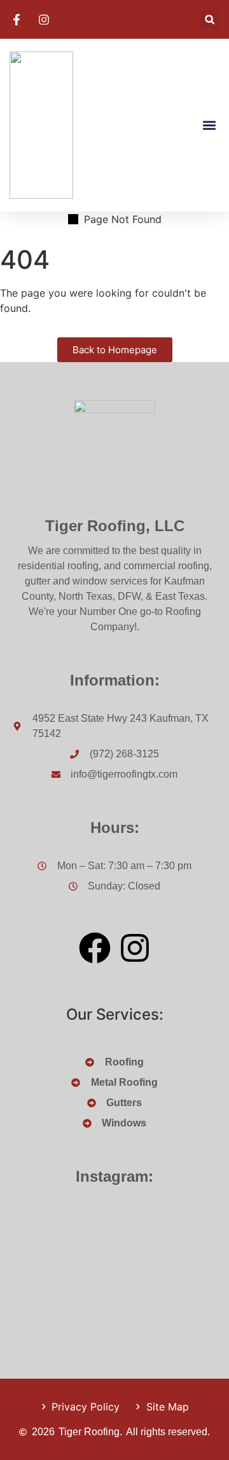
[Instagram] (135, 948)
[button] (209, 19)
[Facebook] (95, 948)
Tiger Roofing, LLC (114, 525)
